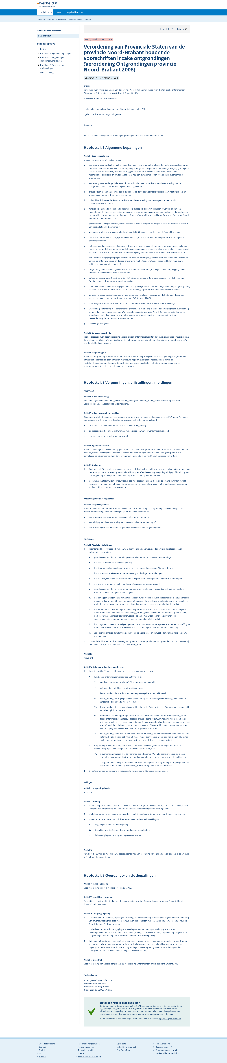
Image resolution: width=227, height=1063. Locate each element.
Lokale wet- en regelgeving (56, 19)
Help (41, 1053)
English (42, 1050)
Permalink (164, 29)
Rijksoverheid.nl (163, 1047)
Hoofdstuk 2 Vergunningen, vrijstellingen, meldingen (50, 59)
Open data (121, 1043)
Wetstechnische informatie (49, 30)
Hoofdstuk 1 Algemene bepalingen (54, 53)
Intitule (43, 49)
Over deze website (47, 1043)
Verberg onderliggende (38, 53)
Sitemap (81, 1053)
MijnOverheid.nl (163, 1043)
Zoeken (59, 12)
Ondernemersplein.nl (165, 1050)
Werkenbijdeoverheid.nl (166, 1053)
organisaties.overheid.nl (161, 1014)
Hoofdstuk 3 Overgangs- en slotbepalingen (51, 67)
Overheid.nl (44, 13)
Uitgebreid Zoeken (74, 12)
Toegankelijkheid (85, 1050)
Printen (180, 29)
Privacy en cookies (86, 1047)
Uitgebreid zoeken (75, 19)
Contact (42, 1047)
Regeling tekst (44, 35)
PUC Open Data (123, 1050)
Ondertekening (47, 72)
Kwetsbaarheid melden (88, 1056)
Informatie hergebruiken (89, 1043)
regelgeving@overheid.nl (170, 1018)
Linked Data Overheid (126, 1047)
